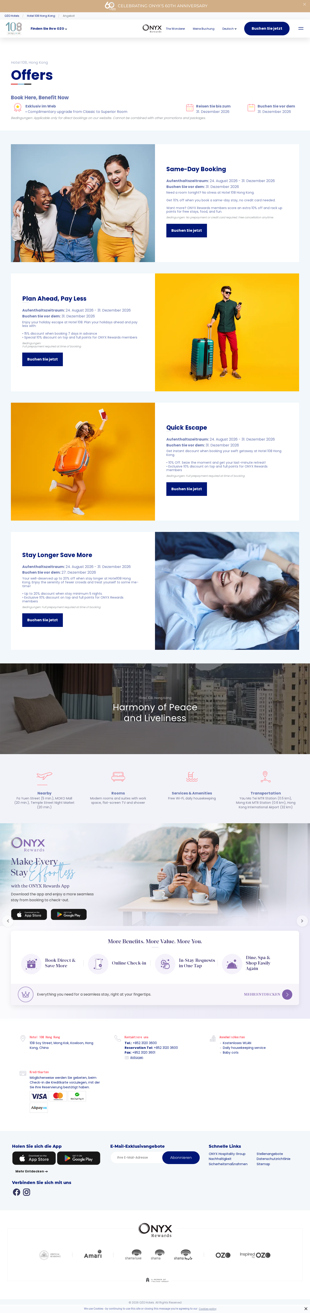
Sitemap (263, 1171)
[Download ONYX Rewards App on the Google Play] (69, 915)
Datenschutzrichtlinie (273, 1166)
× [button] (306, 1308)
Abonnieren (181, 1164)
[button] (228, 29)
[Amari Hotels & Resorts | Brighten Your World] (93, 1261)
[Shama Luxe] (133, 1261)
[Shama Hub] (183, 1261)
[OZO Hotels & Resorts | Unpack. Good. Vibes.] (223, 1261)
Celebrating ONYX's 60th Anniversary (162, 5)
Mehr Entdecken (262, 994)
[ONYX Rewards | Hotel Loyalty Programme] (155, 1235)
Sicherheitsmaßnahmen (228, 1171)
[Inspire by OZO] (255, 1261)
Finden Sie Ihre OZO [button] (47, 28)
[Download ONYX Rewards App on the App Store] (29, 915)
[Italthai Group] (157, 1290)
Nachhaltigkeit (220, 1166)
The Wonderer (175, 29)
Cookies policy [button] (208, 1309)
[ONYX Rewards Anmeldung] (152, 28)
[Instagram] (26, 1199)
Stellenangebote (270, 1161)
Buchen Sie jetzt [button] (186, 230)
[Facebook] (16, 1199)
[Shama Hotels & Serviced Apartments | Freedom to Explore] (158, 1261)
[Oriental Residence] (50, 1261)
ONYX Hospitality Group (227, 1161)
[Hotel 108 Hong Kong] (13, 28)
